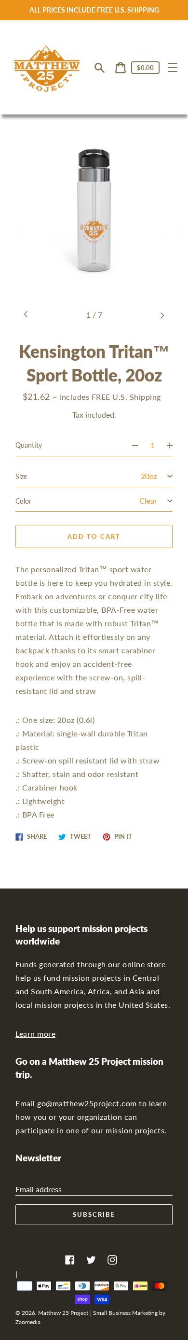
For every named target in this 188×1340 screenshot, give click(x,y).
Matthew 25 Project (63, 1312)
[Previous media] (26, 314)
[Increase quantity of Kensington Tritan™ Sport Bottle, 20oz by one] (174, 445)
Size (21, 476)
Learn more (35, 1033)
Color (23, 501)
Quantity (28, 445)
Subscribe (94, 1214)
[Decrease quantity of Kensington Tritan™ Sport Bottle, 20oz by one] (131, 445)
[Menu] (172, 67)
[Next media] (162, 314)
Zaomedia (27, 1322)
